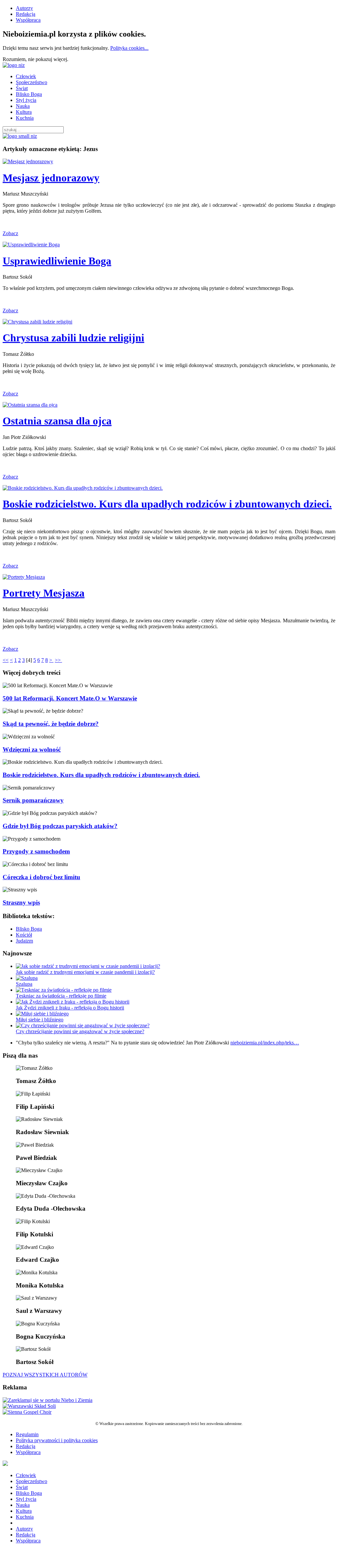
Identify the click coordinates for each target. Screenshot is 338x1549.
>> (58, 660)
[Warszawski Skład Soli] (29, 1406)
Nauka (23, 106)
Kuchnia (25, 118)
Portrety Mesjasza (43, 593)
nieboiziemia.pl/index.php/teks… (264, 1042)
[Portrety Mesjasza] (24, 577)
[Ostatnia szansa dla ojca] (30, 405)
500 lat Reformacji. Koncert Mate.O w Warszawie (70, 698)
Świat (22, 88)
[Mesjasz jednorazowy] (28, 161)
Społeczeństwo (31, 82)
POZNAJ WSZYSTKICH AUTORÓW (45, 1375)
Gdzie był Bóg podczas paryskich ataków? (60, 825)
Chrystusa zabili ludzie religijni (73, 338)
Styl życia (26, 100)
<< (6, 660)
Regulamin (27, 1434)
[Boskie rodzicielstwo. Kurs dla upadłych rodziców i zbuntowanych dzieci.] (83, 488)
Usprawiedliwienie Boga (57, 261)
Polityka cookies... (129, 48)
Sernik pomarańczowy (33, 800)
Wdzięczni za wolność (32, 749)
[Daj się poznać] (47, 1400)
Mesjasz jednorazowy (51, 178)
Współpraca (28, 20)
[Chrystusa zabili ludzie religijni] (37, 322)
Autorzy (24, 8)
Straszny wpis (21, 902)
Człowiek (26, 76)
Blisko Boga (29, 94)
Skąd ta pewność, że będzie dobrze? (51, 723)
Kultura (24, 112)
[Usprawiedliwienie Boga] (31, 244)
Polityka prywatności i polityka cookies (57, 1440)
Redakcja (25, 14)
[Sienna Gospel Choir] (27, 1412)
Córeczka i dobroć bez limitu (41, 877)
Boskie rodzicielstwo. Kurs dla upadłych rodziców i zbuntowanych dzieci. (167, 504)
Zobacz (10, 233)
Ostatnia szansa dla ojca (57, 421)
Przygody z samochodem (36, 851)
